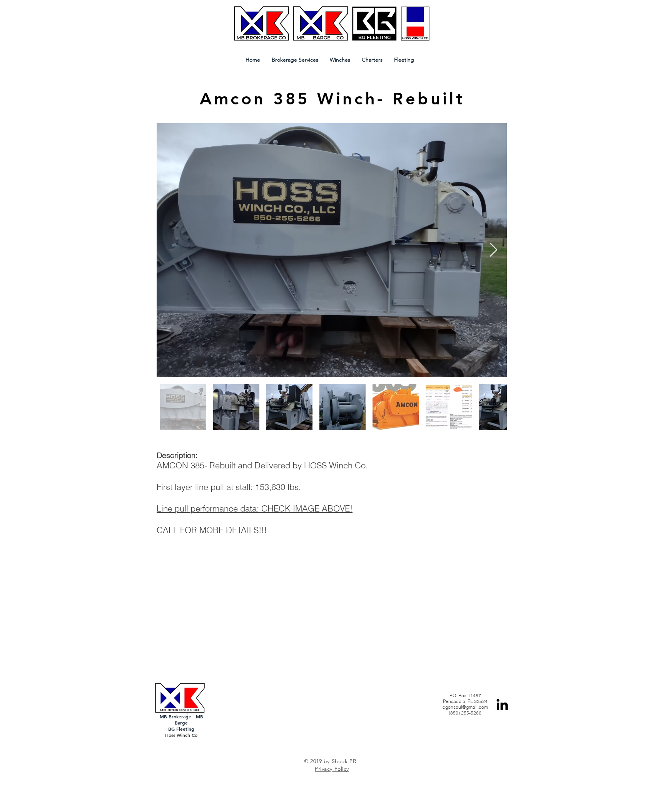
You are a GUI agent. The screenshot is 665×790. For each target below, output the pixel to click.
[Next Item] (493, 250)
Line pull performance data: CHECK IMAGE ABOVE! (255, 508)
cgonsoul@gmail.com (465, 707)
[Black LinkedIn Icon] (502, 704)
